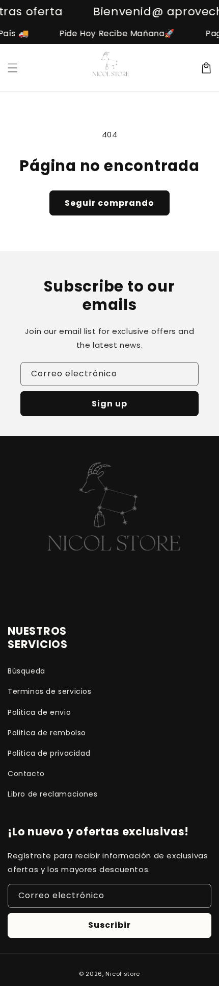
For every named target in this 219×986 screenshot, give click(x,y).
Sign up (109, 404)
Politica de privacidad (49, 753)
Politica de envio (39, 712)
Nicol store (122, 974)
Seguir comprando (109, 203)
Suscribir (109, 925)
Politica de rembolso (47, 733)
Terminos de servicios (50, 691)
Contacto (26, 773)
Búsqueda (26, 671)
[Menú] (13, 68)
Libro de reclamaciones (52, 794)
